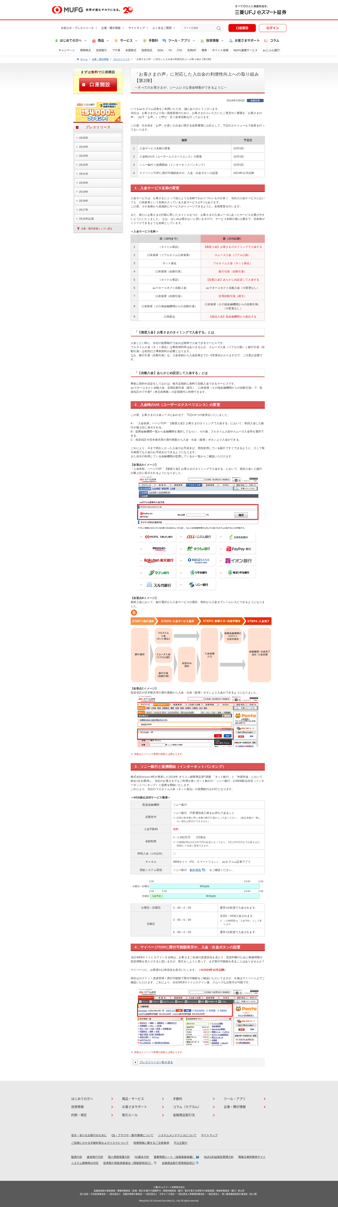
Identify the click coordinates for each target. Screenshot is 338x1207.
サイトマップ (136, 28)
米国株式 (130, 50)
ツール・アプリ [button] (179, 40)
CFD (179, 50)
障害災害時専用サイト (252, 1157)
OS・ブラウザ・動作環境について (132, 1135)
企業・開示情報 (110, 28)
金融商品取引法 (184, 1115)
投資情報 (77, 1106)
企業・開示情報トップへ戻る (96, 228)
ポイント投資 (220, 50)
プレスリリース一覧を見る (156, 1062)
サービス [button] (126, 40)
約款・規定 (79, 1115)
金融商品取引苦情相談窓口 (178, 1163)
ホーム (84, 59)
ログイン (272, 28)
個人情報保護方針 (119, 1157)
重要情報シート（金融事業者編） (174, 1157)
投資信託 (146, 50)
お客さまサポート (247, 40)
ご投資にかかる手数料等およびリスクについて (100, 1143)
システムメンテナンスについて (177, 1135)
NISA (160, 50)
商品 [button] (101, 40)
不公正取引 (180, 1143)
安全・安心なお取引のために (89, 1135)
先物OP (191, 50)
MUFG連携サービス (246, 50)
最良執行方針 (95, 1157)
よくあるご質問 (162, 28)
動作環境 (195, 869)
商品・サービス (133, 1098)
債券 (204, 50)
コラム (274, 40)
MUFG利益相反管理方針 (219, 1157)
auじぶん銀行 (271, 50)
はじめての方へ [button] (71, 40)
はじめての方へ (82, 1098)
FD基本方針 (142, 1157)
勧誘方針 (76, 1157)
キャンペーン (66, 50)
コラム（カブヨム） (187, 1106)
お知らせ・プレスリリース (77, 28)
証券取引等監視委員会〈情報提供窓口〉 (128, 1163)
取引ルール (130, 1115)
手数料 (153, 40)
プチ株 (116, 50)
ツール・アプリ (235, 1098)
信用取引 (101, 50)
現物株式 (85, 50)
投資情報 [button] (212, 40)
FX (170, 50)
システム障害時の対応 (85, 1163)
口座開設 (242, 28)
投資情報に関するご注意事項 (151, 1143)
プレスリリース (121, 59)
